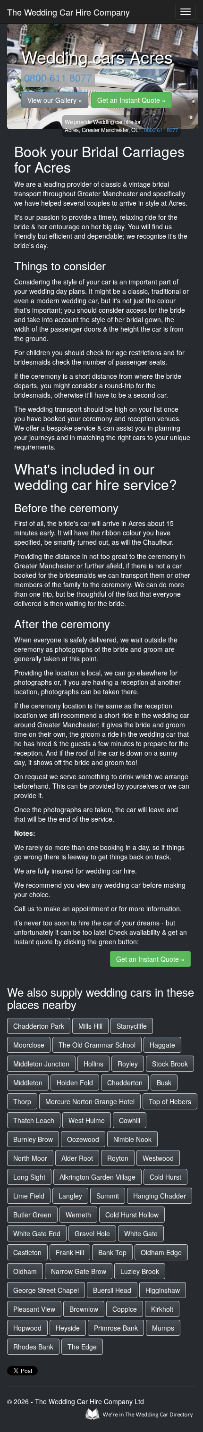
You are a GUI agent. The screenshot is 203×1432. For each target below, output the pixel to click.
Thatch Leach (33, 1120)
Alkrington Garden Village (97, 1177)
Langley (70, 1195)
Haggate (162, 1044)
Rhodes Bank (33, 1346)
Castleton (27, 1252)
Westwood (158, 1158)
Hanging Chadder (159, 1195)
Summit (107, 1195)
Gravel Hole (92, 1233)
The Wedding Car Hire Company (68, 12)
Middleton (27, 1082)
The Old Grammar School (97, 1044)
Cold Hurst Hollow (132, 1214)
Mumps (163, 1327)
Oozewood (83, 1139)
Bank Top (112, 1252)
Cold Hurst (165, 1177)
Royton (117, 1158)
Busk (164, 1082)
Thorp (22, 1101)
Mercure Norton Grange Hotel (90, 1101)
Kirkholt (162, 1309)
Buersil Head (112, 1290)
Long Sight (29, 1177)
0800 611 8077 (58, 77)
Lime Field (28, 1195)
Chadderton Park (38, 1026)
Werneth (78, 1214)
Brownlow (83, 1309)
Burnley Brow (33, 1139)
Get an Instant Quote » (131, 100)
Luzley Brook (139, 1271)
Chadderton (125, 1082)
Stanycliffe (132, 1026)
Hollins (93, 1063)
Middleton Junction (41, 1063)
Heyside (68, 1327)
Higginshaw (162, 1290)
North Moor (30, 1158)
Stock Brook (170, 1063)
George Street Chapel (46, 1290)
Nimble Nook (132, 1139)
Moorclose (28, 1044)
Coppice (124, 1309)
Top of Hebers (170, 1101)
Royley (128, 1063)
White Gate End (36, 1233)
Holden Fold (75, 1082)
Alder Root (77, 1158)
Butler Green (32, 1214)
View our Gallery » (54, 100)
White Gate (141, 1233)
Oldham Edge (161, 1252)
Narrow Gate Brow (78, 1271)
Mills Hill (90, 1026)
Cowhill (129, 1120)
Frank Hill (70, 1252)
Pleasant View (34, 1309)
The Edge (82, 1346)
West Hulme (86, 1120)
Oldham (25, 1271)
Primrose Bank (116, 1327)
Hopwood (27, 1327)
